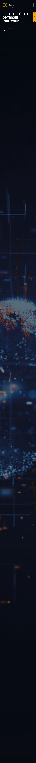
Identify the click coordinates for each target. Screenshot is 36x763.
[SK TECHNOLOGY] (10, 4)
